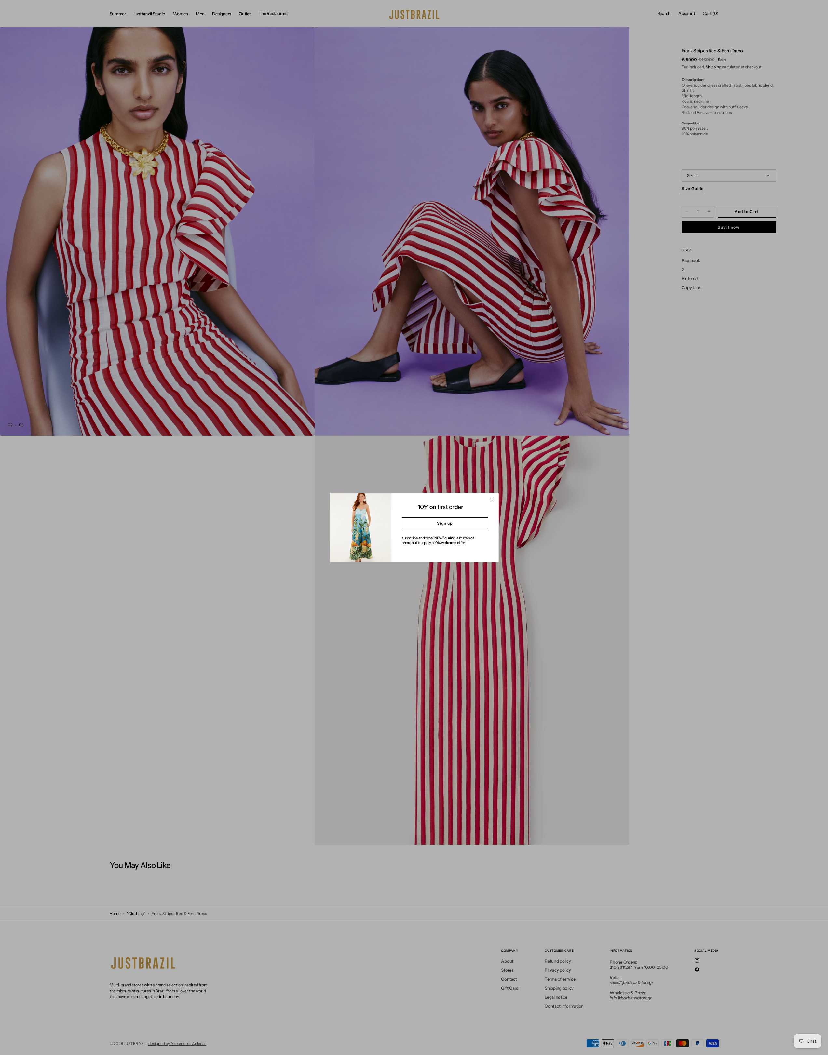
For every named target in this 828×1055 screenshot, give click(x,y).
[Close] (492, 499)
